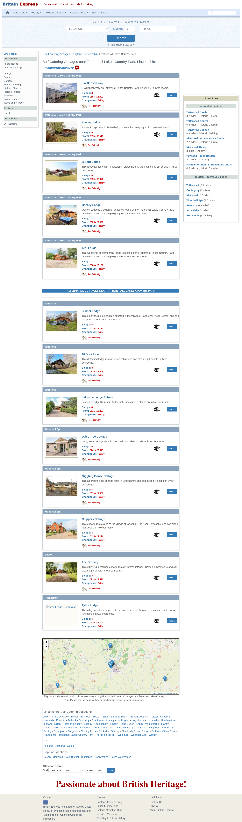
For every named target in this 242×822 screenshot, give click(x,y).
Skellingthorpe (89, 731)
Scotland (60, 746)
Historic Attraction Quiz (109, 810)
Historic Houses (12, 92)
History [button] (35, 12)
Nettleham (85, 727)
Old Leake (141, 727)
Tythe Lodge (90, 605)
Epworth (60, 720)
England (77, 54)
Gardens (8, 81)
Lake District (72, 757)
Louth (139, 724)
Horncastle (153, 720)
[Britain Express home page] (20, 4)
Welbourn (123, 734)
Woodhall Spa (138, 734)
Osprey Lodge (91, 205)
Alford (46, 716)
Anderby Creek (60, 716)
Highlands (86, 757)
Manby (165, 724)
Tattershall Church (197, 121)
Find (45, 770)
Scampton (59, 731)
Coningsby (192, 190)
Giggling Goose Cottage (98, 476)
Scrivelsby (192, 210)
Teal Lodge (89, 248)
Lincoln (114, 724)
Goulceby (84, 720)
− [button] (46, 646)
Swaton (174, 731)
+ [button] (46, 642)
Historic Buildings (13, 84)
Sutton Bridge (141, 731)
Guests (118, 28)
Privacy (154, 806)
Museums (9, 95)
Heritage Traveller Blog (109, 802)
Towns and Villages (14, 102)
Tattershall (50, 734)
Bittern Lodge (91, 161)
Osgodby (154, 727)
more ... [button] (171, 95)
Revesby (191, 205)
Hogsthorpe (138, 720)
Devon (47, 757)
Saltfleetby (167, 727)
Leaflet (154, 693)
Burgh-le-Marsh (119, 716)
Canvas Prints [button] (78, 12)
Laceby (88, 724)
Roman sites (10, 99)
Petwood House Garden (200, 156)
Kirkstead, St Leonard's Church (205, 138)
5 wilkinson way (92, 83)
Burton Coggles (139, 716)
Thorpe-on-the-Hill (105, 734)
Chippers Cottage (93, 519)
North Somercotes (103, 727)
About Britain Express (162, 810)
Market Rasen (51, 727)
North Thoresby (124, 727)
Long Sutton (127, 724)
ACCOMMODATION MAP (59, 67)
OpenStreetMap (164, 693)
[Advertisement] (20, 173)
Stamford (126, 731)
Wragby (153, 734)
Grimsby (109, 720)
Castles (8, 77)
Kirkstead (192, 195)
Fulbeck (72, 720)
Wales (70, 746)
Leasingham (101, 724)
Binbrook (85, 716)
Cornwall (58, 757)
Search (121, 38)
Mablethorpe (152, 724)
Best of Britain (100, 12)
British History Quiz (107, 806)
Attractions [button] (19, 12)
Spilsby (115, 731)
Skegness (72, 731)
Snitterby (104, 731)
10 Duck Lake (91, 354)
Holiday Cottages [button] (55, 12)
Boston (96, 716)
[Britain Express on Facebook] (45, 802)
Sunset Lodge (91, 311)
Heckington (123, 720)
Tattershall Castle (196, 112)
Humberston (168, 720)
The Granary (90, 562)
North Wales (101, 757)
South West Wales (120, 757)
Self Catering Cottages (57, 54)
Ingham (47, 724)
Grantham (97, 720)
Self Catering (10, 123)
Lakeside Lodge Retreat (97, 397)
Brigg (106, 716)
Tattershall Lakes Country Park (76, 734)
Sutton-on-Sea (159, 731)
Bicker (74, 716)
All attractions (11, 63)
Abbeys (7, 73)
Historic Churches (13, 88)
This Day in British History (110, 818)
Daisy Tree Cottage (94, 436)
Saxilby (47, 731)
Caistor (154, 716)
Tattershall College (197, 129)
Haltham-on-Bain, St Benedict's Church (209, 164)
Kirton (57, 724)
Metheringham (69, 727)
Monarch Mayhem (106, 814)
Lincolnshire (91, 54)
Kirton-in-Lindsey (72, 724)
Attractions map (13, 67)
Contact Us (156, 802)
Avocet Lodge (91, 122)
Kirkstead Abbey (196, 147)
